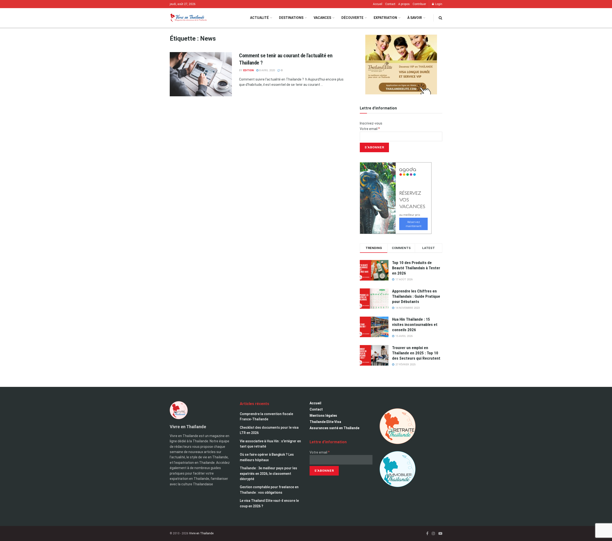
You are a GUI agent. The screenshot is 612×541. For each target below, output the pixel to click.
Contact (390, 4)
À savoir (414, 18)
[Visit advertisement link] (401, 64)
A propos (404, 4)
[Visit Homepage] (188, 18)
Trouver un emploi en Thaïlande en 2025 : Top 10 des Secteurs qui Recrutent (416, 353)
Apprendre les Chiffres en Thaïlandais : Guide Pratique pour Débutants (416, 296)
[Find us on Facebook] (427, 533)
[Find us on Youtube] (440, 533)
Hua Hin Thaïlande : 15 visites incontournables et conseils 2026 (414, 324)
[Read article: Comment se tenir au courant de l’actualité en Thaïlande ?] (201, 74)
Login (438, 4)
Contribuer (419, 4)
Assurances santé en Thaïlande (334, 428)
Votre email (370, 129)
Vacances (322, 18)
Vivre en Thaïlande (201, 533)
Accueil (377, 4)
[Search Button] (440, 17)
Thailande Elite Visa (325, 422)
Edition (248, 70)
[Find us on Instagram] (433, 533)
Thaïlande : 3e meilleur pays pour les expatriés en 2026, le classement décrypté (268, 473)
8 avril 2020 (266, 70)
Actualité (259, 18)
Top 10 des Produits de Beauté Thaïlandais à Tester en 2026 (416, 268)
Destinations (291, 18)
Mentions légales (323, 415)
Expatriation (385, 18)
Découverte (352, 18)
